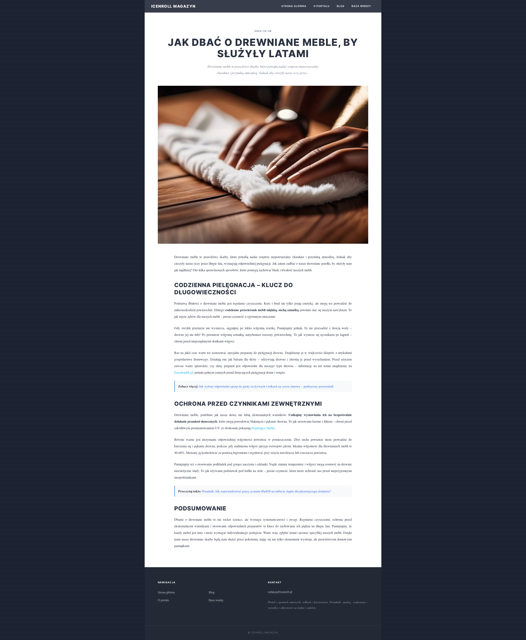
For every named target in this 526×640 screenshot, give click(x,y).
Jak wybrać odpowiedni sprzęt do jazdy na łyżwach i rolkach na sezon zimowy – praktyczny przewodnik (266, 386)
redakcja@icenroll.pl (280, 592)
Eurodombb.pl (183, 372)
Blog (340, 6)
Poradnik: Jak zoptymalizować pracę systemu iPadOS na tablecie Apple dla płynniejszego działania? (266, 491)
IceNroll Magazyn (173, 6)
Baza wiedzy (361, 6)
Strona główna (293, 6)
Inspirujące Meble (263, 428)
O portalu (322, 6)
